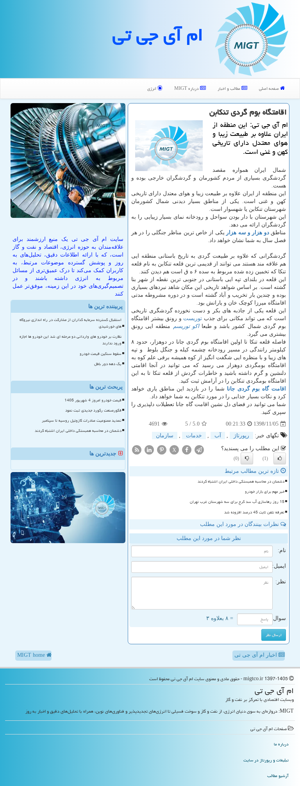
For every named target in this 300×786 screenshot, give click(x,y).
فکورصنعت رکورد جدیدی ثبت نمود (93, 410)
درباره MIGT (187, 88)
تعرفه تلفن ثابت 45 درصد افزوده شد (254, 512)
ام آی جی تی (157, 35)
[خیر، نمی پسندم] (247, 458)
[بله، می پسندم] (279, 458)
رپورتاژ (241, 435)
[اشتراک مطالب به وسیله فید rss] (136, 450)
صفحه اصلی (269, 88)
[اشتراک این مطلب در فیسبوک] (186, 450)
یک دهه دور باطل (107, 364)
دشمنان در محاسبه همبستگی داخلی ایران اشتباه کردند (241, 481)
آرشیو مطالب (278, 776)
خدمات (194, 435)
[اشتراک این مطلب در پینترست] (161, 450)
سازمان (164, 435)
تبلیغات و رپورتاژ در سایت (266, 760)
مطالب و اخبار (229, 88)
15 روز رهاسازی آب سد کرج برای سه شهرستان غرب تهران (237, 502)
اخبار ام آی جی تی (256, 655)
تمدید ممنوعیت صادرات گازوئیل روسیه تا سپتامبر (81, 420)
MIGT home (31, 655)
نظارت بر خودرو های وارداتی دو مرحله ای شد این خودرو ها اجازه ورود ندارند (70, 340)
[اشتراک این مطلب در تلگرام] (199, 450)
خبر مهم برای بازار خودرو (264, 491)
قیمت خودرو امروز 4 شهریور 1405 (92, 400)
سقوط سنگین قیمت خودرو (100, 354)
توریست (192, 318)
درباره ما (281, 744)
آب (217, 435)
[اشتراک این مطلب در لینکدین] (149, 450)
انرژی (152, 88)
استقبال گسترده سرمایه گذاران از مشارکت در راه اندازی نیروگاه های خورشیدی (70, 323)
